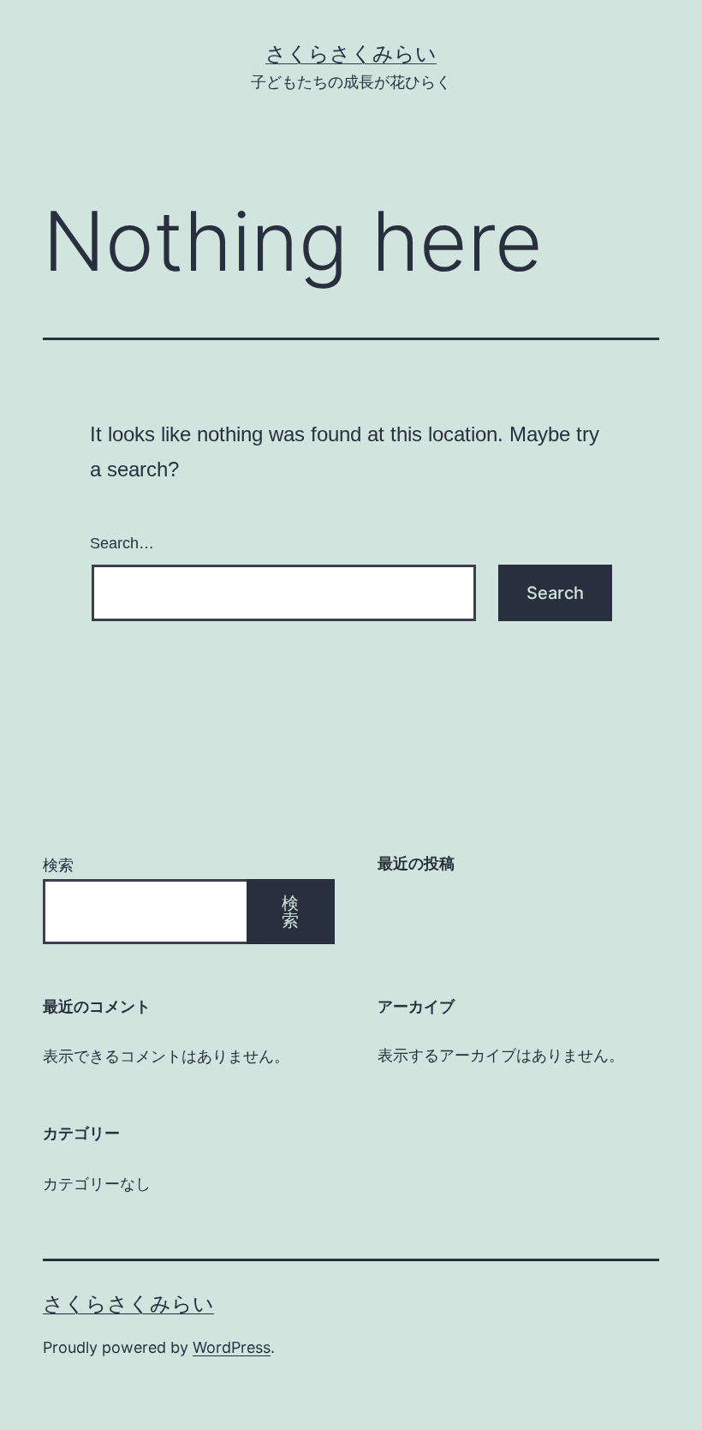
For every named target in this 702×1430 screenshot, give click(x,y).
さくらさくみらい (351, 53)
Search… (122, 543)
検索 (58, 865)
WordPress (232, 1347)
